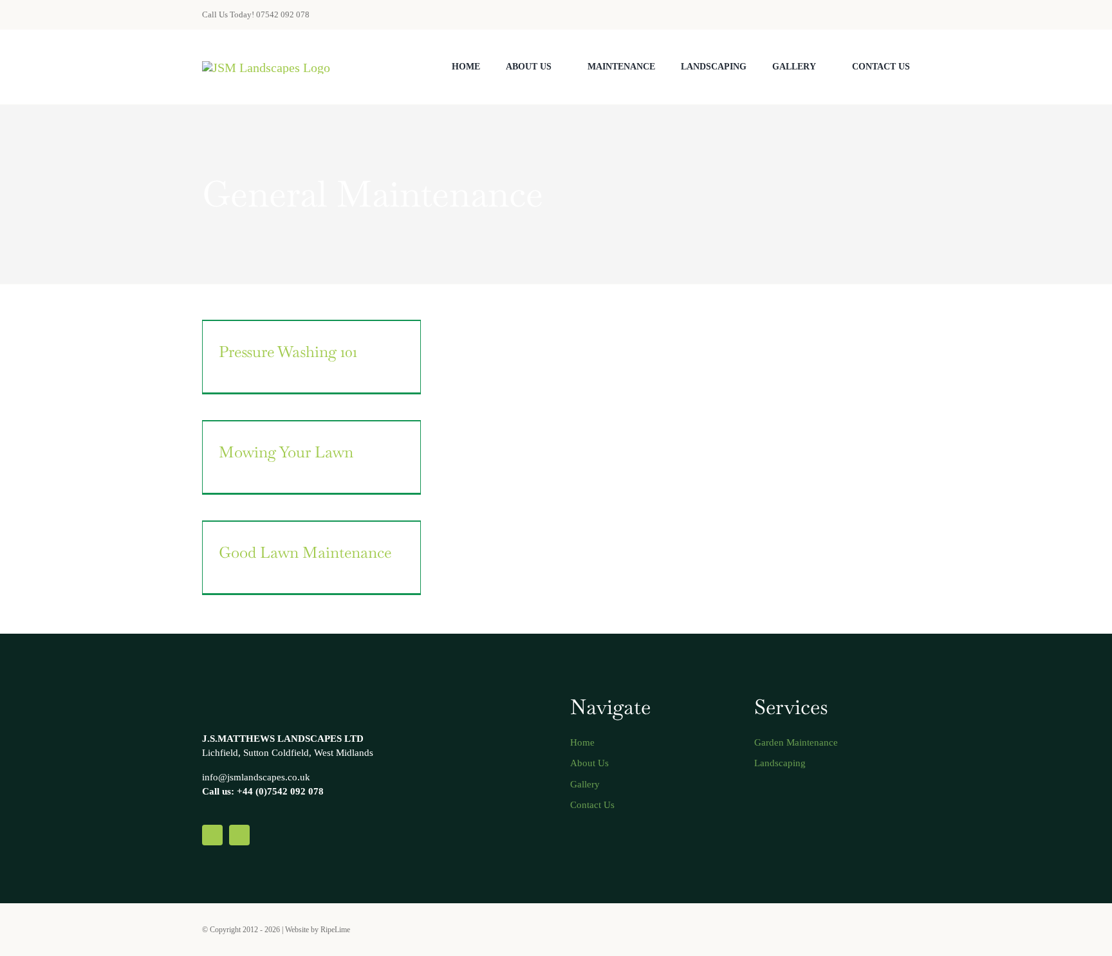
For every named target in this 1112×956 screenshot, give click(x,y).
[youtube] (906, 929)
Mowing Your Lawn (286, 452)
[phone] (906, 15)
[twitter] (865, 929)
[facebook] (844, 929)
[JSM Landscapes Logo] (266, 67)
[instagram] (885, 929)
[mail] (885, 15)
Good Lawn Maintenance (305, 552)
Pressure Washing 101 (288, 352)
